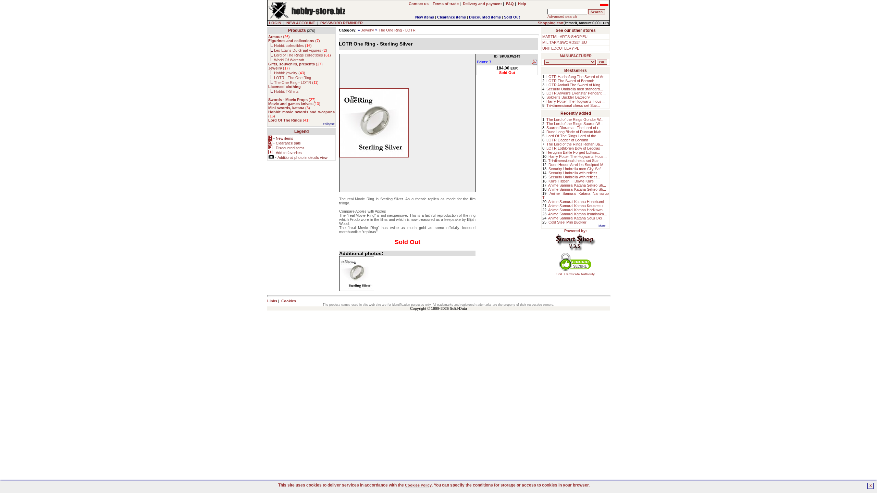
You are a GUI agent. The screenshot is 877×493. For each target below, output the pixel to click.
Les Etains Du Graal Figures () (300, 50)
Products (297, 30)
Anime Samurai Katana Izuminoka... (577, 214)
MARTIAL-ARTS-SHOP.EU (565, 37)
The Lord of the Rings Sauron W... (574, 124)
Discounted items (485, 17)
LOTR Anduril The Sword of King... (574, 85)
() (279, 37)
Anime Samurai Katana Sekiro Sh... (577, 185)
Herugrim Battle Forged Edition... (573, 152)
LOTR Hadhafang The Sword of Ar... (576, 77)
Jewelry (367, 30)
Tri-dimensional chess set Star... (573, 105)
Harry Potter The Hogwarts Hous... (575, 101)
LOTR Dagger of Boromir (567, 140)
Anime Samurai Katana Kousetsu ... (577, 206)
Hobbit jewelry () (289, 73)
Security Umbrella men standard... (574, 89)
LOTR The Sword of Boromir (570, 81)
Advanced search (562, 16)
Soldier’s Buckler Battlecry (568, 97)
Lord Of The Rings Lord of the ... (573, 136)
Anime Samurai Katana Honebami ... (578, 202)
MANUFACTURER (576, 56)
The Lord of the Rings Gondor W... (574, 119)
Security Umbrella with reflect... (574, 173)
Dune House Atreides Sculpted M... (577, 165)
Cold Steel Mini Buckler (567, 222)
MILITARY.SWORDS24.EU (564, 42)
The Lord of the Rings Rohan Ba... (574, 144)
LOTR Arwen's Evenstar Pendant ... (576, 93)
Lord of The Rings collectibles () (302, 55)
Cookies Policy (418, 485)
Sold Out (512, 17)
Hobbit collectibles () (293, 45)
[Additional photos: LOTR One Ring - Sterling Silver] (356, 273)
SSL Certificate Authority (575, 274)
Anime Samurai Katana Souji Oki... (576, 218)
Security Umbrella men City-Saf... (576, 169)
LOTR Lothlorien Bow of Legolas (573, 148)
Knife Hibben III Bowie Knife (571, 181)
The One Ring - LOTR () (296, 82)
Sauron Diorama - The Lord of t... (573, 128)
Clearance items (451, 17)
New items (424, 17)
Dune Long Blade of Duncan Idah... (575, 132)
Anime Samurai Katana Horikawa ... (577, 210)
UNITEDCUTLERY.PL (560, 48)
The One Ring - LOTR (397, 30)
